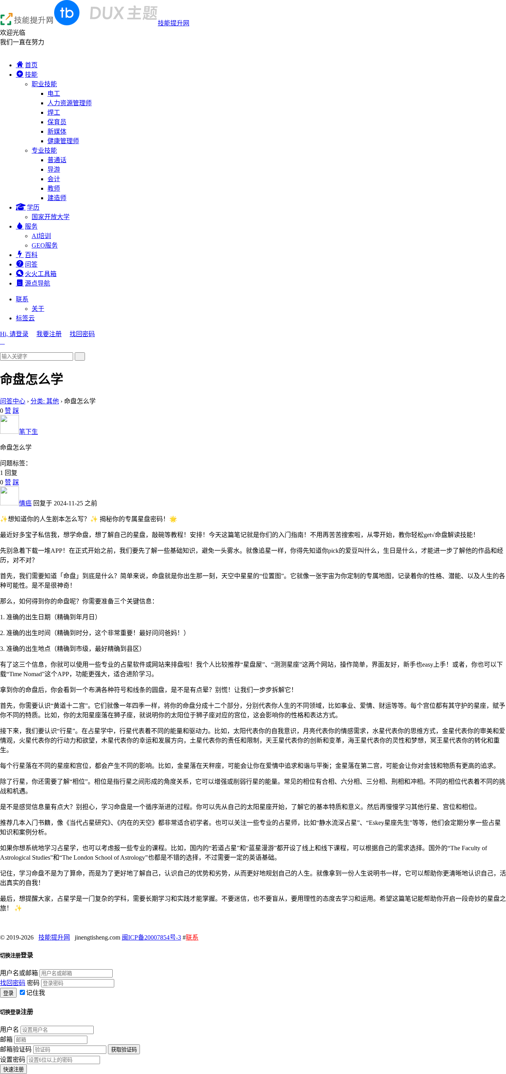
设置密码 (12, 1059)
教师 (53, 188)
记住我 (35, 992)
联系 (22, 299)
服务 (31, 226)
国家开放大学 (51, 217)
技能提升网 (173, 23)
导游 (53, 169)
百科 (31, 254)
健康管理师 (63, 141)
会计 (53, 179)
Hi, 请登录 (14, 334)
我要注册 (49, 334)
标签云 (25, 318)
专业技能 (44, 150)
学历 (33, 207)
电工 (53, 93)
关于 (38, 308)
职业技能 (44, 84)
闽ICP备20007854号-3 (151, 937)
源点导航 (37, 283)
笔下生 (28, 431)
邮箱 (6, 1039)
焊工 (53, 112)
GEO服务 (45, 245)
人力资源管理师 (69, 103)
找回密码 (82, 334)
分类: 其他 (44, 401)
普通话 (56, 160)
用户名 (9, 1029)
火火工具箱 (41, 273)
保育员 (56, 122)
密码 (33, 982)
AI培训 (41, 236)
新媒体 (56, 131)
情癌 (25, 503)
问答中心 (12, 401)
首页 (31, 65)
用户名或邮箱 (19, 973)
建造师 (56, 198)
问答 (31, 264)
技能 (31, 74)
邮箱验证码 (16, 1049)
